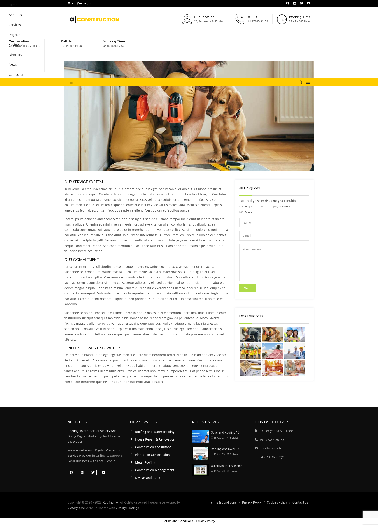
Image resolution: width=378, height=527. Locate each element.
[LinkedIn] (82, 472)
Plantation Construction (152, 455)
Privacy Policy (251, 502)
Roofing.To (75, 431)
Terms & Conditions (223, 502)
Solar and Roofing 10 (225, 432)
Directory (15, 55)
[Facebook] (71, 472)
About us (15, 15)
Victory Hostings (127, 508)
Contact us (16, 74)
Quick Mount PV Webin (226, 466)
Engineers (16, 44)
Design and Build (147, 478)
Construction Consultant (153, 447)
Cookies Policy (277, 502)
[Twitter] (93, 472)
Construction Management (154, 470)
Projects (14, 35)
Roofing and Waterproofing (155, 432)
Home (13, 5)
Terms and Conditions (178, 521)
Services (15, 25)
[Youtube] (104, 472)
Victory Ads (108, 431)
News (13, 64)
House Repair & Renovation (155, 439)
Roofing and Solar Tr (225, 449)
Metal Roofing (145, 462)
